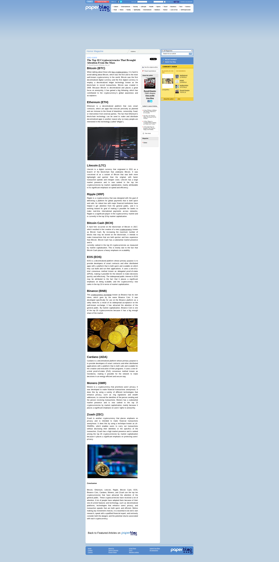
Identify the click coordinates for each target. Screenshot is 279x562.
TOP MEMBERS (181, 71)
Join (179, 99)
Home (89, 1)
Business (173, 6)
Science (187, 6)
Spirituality (137, 10)
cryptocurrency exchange (101, 295)
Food (115, 10)
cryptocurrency (126, 229)
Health (151, 6)
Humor (145, 142)
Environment (147, 10)
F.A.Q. (131, 550)
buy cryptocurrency (120, 72)
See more (148, 133)
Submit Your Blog (170, 62)
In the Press (132, 548)
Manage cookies (134, 552)
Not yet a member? (171, 59)
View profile (149, 95)
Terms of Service (113, 550)
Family (129, 10)
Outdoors (157, 10)
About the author (169, 99)
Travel (165, 6)
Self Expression (186, 10)
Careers (90, 552)
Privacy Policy (112, 552)
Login (176, 2)
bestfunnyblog (184, 85)
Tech (180, 6)
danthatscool (183, 75)
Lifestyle (143, 6)
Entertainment (125, 6)
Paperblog (98, 8)
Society (135, 6)
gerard (182, 80)
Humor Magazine (95, 51)
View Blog (150, 98)
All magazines (154, 550)
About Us (111, 548)
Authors (133, 51)
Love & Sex (174, 10)
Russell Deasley (94, 65)
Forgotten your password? (186, 1)
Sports (158, 6)
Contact (90, 550)
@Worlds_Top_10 (104, 65)
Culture (116, 6)
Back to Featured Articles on (104, 532)
